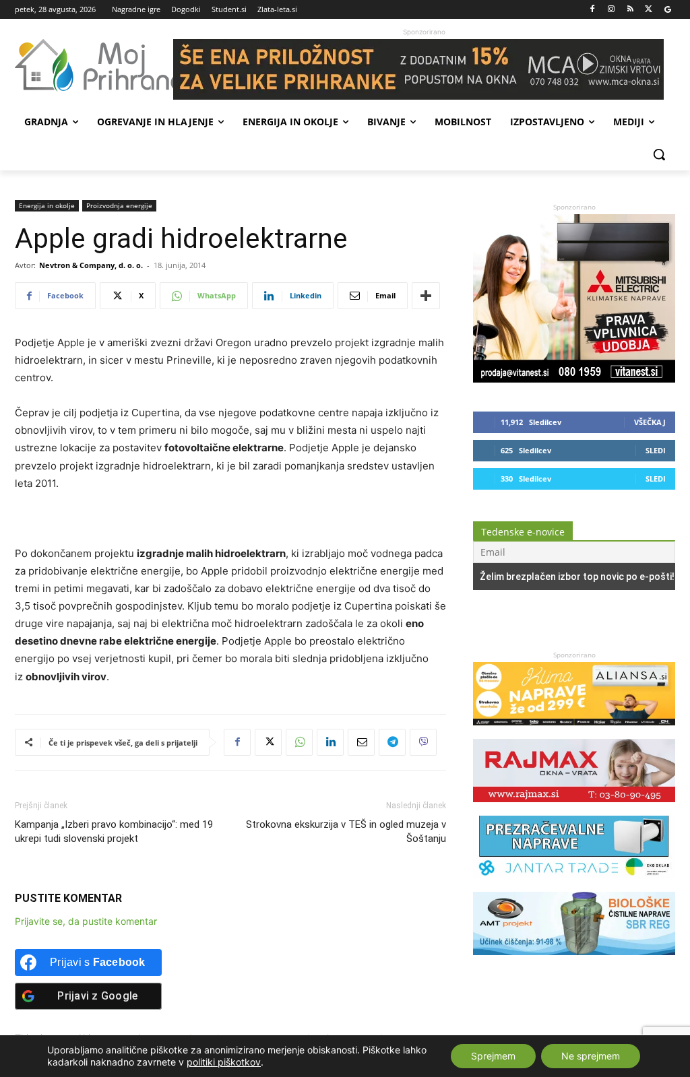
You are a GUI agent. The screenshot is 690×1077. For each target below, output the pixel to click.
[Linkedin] (330, 742)
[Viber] (423, 742)
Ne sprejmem (590, 1056)
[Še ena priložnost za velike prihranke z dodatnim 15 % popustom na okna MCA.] (424, 69)
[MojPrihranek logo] (94, 65)
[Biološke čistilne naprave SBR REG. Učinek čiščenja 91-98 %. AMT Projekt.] (574, 961)
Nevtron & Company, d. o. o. (91, 265)
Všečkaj (650, 422)
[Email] (361, 742)
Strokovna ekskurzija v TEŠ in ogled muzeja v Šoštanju (346, 831)
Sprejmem (493, 1056)
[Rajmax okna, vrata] (574, 808)
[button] (659, 154)
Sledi (656, 450)
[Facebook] (592, 10)
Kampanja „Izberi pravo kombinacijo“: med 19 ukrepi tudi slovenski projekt (114, 831)
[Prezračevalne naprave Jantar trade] (574, 884)
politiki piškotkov (224, 1062)
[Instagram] (611, 10)
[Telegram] (392, 742)
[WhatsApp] (299, 742)
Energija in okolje (47, 205)
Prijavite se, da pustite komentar (86, 921)
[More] (426, 295)
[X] (648, 10)
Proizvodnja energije (119, 205)
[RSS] (630, 10)
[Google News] (667, 10)
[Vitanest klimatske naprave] (574, 378)
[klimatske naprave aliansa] (574, 731)
